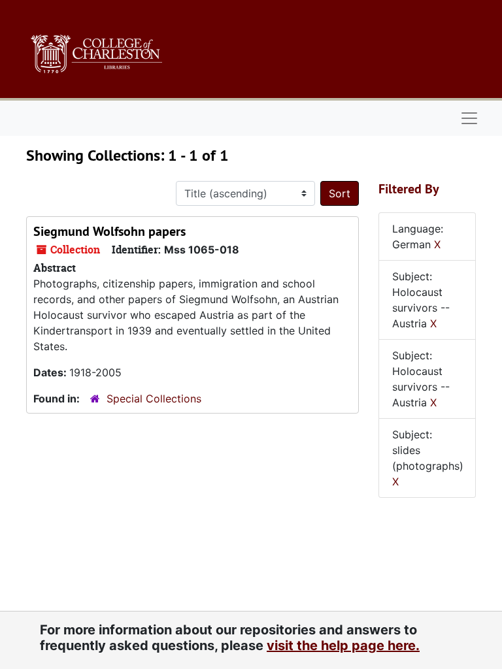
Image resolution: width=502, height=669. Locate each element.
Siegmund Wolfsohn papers (109, 231)
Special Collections (154, 398)
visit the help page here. (343, 645)
